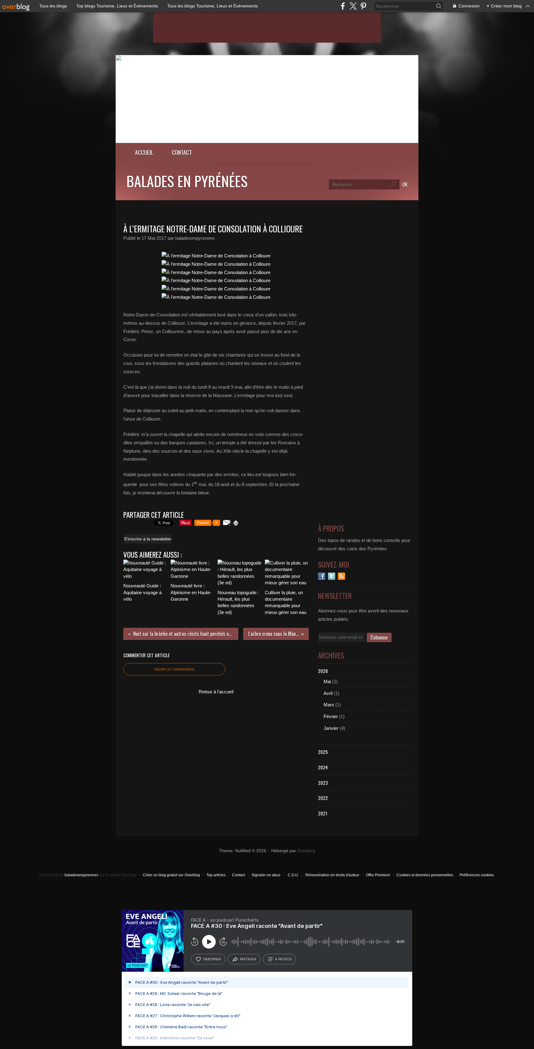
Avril (328, 693)
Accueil (144, 152)
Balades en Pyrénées (187, 180)
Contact (182, 152)
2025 (323, 751)
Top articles (216, 875)
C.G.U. (293, 875)
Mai (327, 681)
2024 (323, 767)
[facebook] (343, 6)
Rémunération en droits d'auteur (332, 875)
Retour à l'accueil (216, 691)
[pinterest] (363, 6)
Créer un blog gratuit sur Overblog (171, 875)
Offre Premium (378, 875)
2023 (323, 782)
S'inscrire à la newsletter (148, 538)
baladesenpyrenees (81, 875)
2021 (322, 813)
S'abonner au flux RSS (341, 576)
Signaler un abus (266, 875)
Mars (329, 704)
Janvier (331, 728)
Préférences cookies (477, 875)
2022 (323, 797)
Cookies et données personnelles (424, 875)
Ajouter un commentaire (174, 669)
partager (248, 959)
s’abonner (212, 959)
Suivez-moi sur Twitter (331, 576)
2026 (323, 670)
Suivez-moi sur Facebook (321, 576)
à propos (283, 959)
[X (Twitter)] (353, 6)
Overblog (306, 850)
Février (331, 716)
